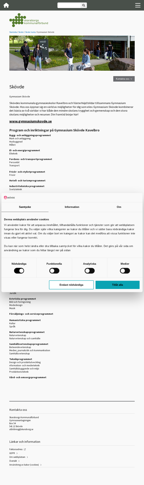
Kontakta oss (122, 79)
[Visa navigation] (137, 5)
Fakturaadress (15, 449)
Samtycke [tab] (25, 206)
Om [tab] (119, 206)
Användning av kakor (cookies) (24, 464)
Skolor (21, 32)
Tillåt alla (117, 284)
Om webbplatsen (17, 457)
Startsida (13, 32)
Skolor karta (30, 32)
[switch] (54, 271)
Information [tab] (72, 206)
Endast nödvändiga (71, 284)
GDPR (12, 453)
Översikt (13, 460)
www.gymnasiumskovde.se (30, 121)
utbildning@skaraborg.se (21, 429)
